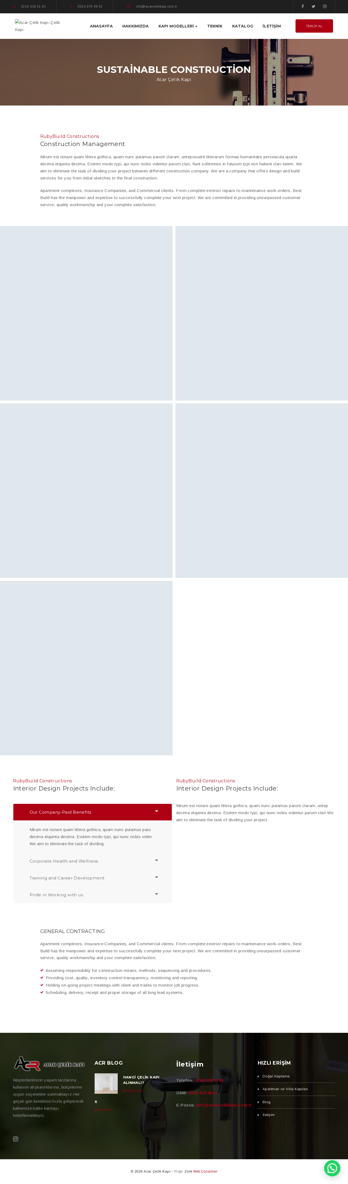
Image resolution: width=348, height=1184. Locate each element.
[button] (332, 1168)
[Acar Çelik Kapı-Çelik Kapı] (42, 25)
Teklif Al (314, 26)
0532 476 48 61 (203, 1092)
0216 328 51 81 (209, 1080)
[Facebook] (303, 6)
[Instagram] (325, 6)
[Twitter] (313, 6)
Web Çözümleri (205, 1171)
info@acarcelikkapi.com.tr (224, 1105)
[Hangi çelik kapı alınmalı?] (106, 1083)
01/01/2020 (105, 1110)
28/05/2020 (134, 1091)
